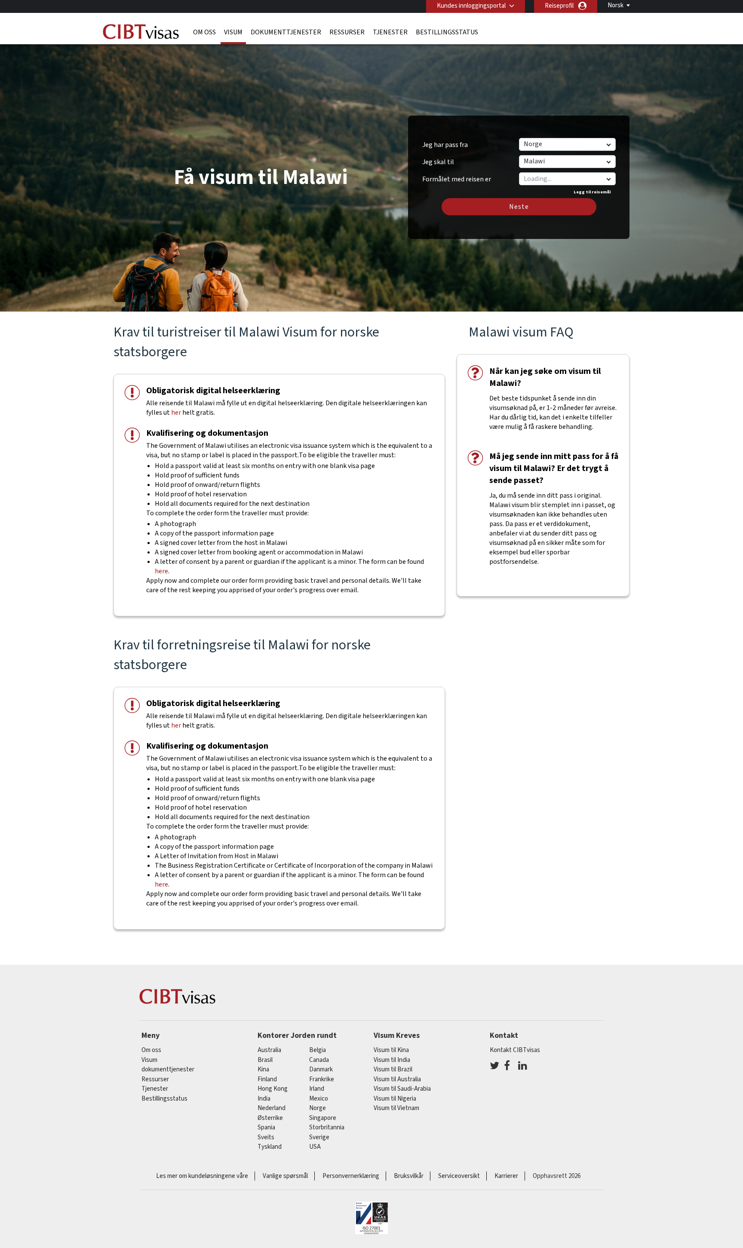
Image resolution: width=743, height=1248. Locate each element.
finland (267, 1079)
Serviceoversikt (459, 1176)
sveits (266, 1137)
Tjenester (390, 32)
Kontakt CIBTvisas (515, 1050)
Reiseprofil (559, 5)
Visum (233, 32)
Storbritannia (326, 1127)
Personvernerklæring (350, 1176)
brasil (265, 1059)
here (161, 571)
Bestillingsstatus (447, 32)
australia (269, 1050)
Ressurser (347, 32)
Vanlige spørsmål (285, 1176)
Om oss (204, 32)
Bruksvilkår (409, 1176)
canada (319, 1059)
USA (315, 1146)
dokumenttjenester (286, 32)
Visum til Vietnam (396, 1108)
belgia (317, 1050)
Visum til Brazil (393, 1069)
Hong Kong (273, 1088)
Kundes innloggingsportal (471, 5)
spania (266, 1127)
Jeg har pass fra (445, 145)
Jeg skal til (438, 162)
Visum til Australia (397, 1079)
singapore (322, 1118)
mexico (318, 1098)
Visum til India (392, 1059)
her (176, 412)
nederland (272, 1108)
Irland (316, 1088)
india (264, 1098)
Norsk (615, 5)
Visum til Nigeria (395, 1098)
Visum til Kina (391, 1050)
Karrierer (506, 1176)
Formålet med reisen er (456, 176)
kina (263, 1069)
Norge (317, 1108)
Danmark (321, 1069)
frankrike (321, 1079)
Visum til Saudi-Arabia (402, 1088)
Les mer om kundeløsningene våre (202, 1176)
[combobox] (567, 178)
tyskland (270, 1146)
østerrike (270, 1118)
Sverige (319, 1137)
